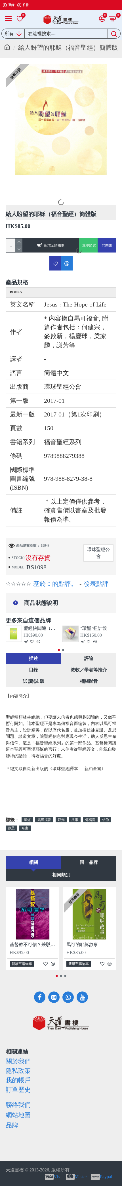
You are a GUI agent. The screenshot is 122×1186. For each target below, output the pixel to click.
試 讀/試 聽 (33, 681)
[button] (59, 650)
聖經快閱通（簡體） (42, 628)
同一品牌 (89, 862)
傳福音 (90, 820)
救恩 (11, 828)
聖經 (27, 820)
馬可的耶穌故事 (82, 944)
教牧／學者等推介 (89, 669)
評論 (88, 658)
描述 (33, 658)
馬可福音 (44, 820)
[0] (20, 18)
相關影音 (89, 681)
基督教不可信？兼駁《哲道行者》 (34, 944)
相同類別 (61, 874)
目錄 (33, 669)
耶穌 (61, 820)
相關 (33, 862)
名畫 (25, 828)
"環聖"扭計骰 (93, 628)
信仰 (105, 820)
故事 (74, 820)
